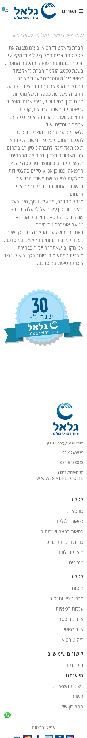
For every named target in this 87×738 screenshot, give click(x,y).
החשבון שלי (71, 706)
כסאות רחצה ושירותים (61, 531)
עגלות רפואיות (69, 609)
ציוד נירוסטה (70, 619)
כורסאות (75, 511)
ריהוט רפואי (71, 640)
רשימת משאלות (68, 686)
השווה (77, 696)
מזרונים (76, 562)
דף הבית (74, 665)
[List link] (43, 443)
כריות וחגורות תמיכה (63, 542)
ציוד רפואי (73, 629)
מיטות (77, 588)
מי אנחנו (74, 675)
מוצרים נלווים (70, 552)
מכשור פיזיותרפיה (66, 598)
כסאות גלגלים (70, 521)
